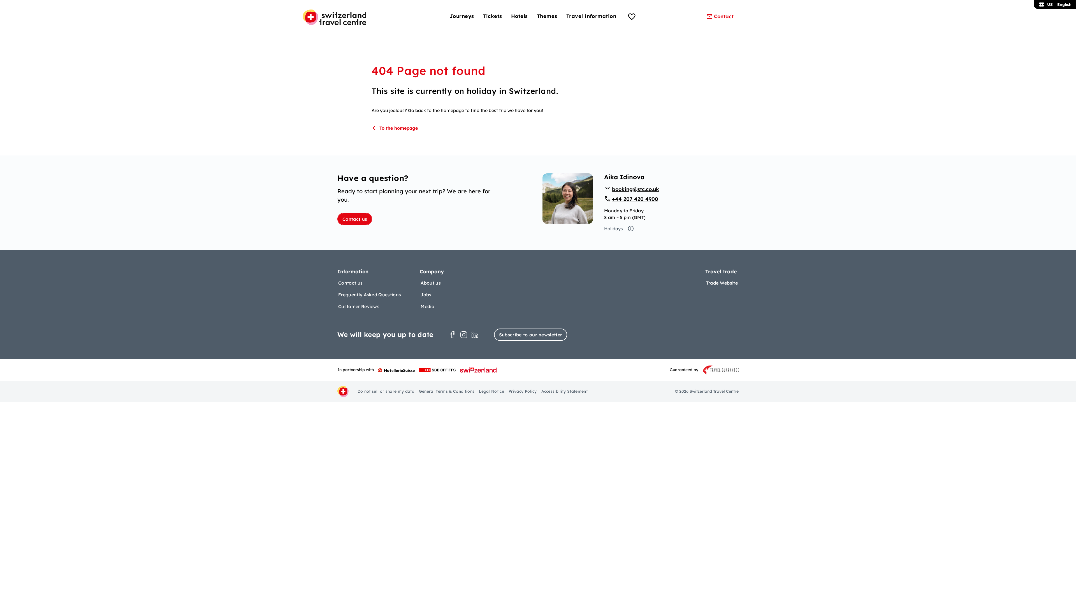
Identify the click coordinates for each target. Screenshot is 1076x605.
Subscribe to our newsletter (530, 335)
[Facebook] (452, 334)
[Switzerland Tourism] (478, 370)
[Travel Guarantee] (721, 370)
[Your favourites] (632, 17)
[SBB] (437, 370)
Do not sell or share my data (386, 391)
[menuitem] (462, 16)
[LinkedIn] (475, 334)
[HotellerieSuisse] (396, 370)
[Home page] (334, 17)
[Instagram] (463, 334)
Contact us (354, 219)
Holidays (613, 228)
